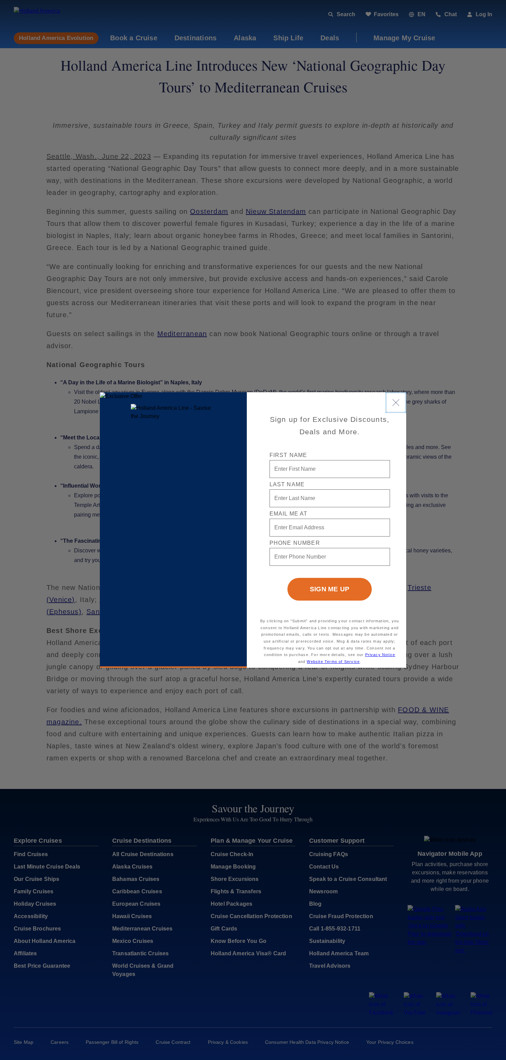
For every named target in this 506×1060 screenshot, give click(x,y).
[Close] (396, 402)
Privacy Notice (380, 655)
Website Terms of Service (333, 661)
